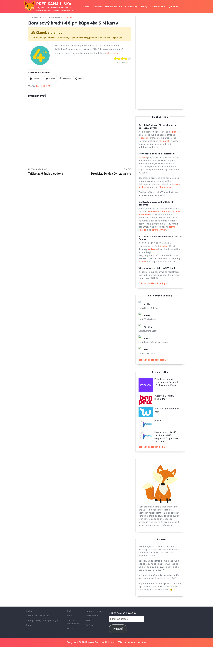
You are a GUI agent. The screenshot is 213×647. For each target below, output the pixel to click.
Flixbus (174, 132)
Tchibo (147, 315)
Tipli (88, 620)
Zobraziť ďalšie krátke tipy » (153, 283)
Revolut (158, 420)
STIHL (147, 304)
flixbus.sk (164, 141)
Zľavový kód (92, 615)
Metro (147, 338)
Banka (70, 615)
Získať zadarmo (113, 7)
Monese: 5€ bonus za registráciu (157, 153)
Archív (69, 17)
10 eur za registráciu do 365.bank (157, 268)
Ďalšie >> (90, 625)
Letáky (143, 7)
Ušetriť (87, 7)
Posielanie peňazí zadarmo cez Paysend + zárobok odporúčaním (167, 382)
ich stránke (112, 53)
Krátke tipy (131, 7)
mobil (42, 86)
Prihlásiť (118, 628)
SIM (48, 86)
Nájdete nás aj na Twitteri (38, 615)
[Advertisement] (160, 62)
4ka (37, 86)
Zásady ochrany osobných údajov (42, 620)
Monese (143, 157)
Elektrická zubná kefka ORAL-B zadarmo (156, 203)
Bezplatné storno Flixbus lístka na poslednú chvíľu (157, 126)
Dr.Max (70, 628)
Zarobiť (97, 7)
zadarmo (153, 249)
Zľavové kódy (157, 7)
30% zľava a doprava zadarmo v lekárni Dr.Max (160, 238)
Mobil (69, 611)
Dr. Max (163, 246)
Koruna (148, 327)
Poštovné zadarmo (95, 611)
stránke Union (159, 230)
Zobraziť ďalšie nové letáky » (153, 360)
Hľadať (174, 7)
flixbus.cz (144, 138)
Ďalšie (29, 625)
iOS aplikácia (165, 187)
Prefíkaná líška (54, 4)
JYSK (146, 349)
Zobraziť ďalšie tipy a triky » (153, 447)
